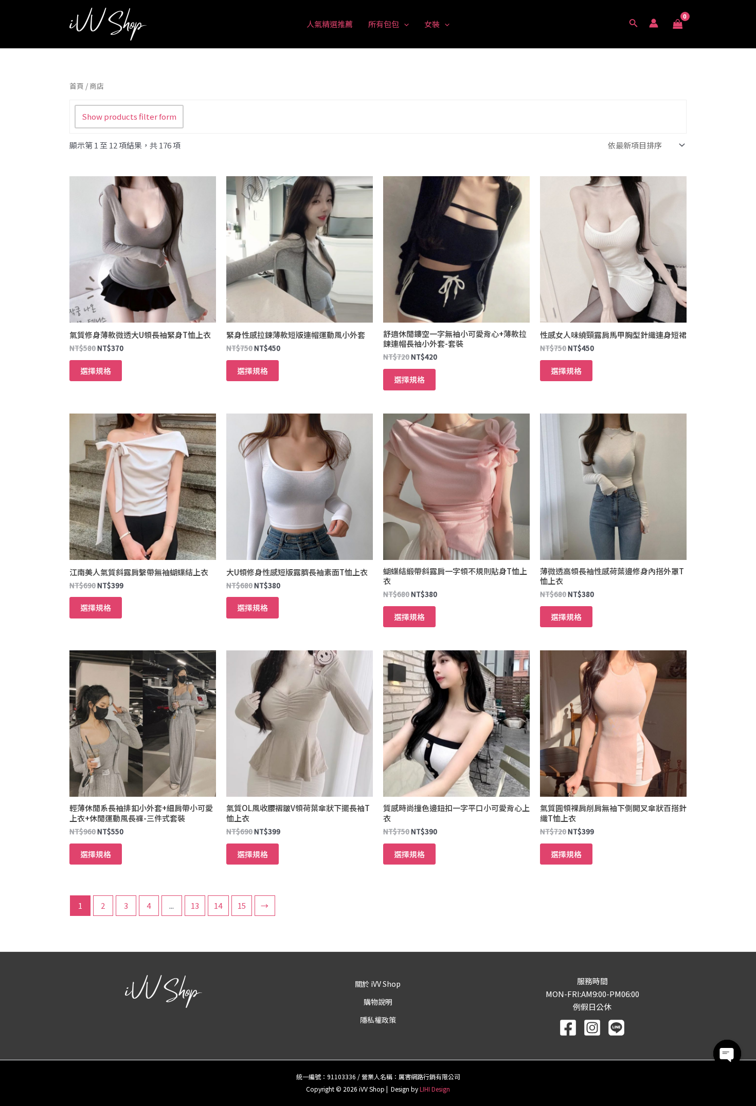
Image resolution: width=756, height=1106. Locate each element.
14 (218, 905)
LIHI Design (435, 1088)
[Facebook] (568, 1028)
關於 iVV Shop (378, 984)
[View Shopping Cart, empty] (678, 24)
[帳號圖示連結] (653, 23)
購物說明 (378, 1002)
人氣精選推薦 (330, 23)
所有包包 (383, 23)
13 (195, 905)
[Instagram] (592, 1028)
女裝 (432, 23)
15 (242, 905)
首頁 (76, 86)
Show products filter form (129, 116)
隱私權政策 (378, 1020)
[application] (404, 24)
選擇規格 (95, 370)
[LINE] (616, 1028)
